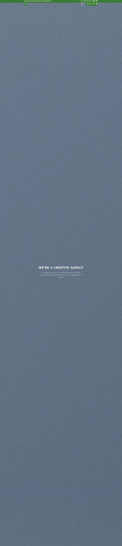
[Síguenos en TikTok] (87, 1)
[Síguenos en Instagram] (85, 1)
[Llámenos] (90, 1)
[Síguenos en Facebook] (82, 1)
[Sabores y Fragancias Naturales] (61, 4)
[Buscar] (25, 4)
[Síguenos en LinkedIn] (93, 1)
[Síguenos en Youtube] (96, 1)
